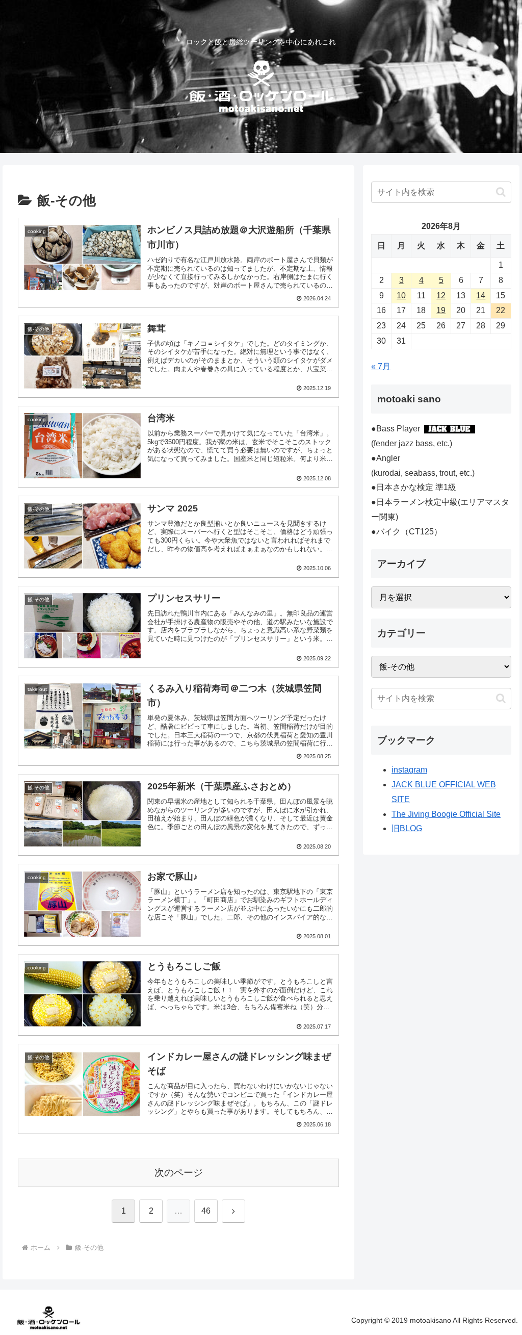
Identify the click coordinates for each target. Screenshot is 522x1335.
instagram (409, 769)
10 (401, 295)
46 (206, 1210)
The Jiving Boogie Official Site (446, 814)
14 (480, 295)
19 (441, 310)
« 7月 (380, 366)
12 (441, 295)
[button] (501, 192)
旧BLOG (407, 828)
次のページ (178, 1172)
